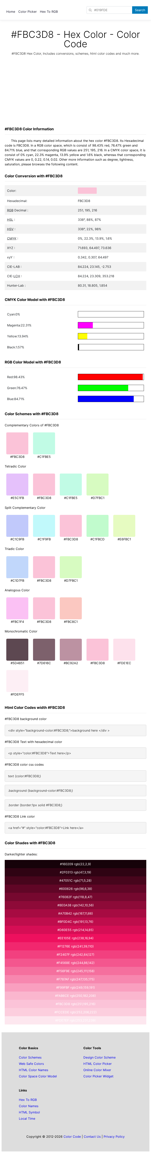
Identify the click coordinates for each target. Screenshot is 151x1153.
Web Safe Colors (31, 1064)
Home (10, 12)
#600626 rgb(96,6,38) (75, 889)
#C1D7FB (17, 580)
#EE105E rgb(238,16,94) (76, 938)
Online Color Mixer (97, 1070)
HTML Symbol (29, 1112)
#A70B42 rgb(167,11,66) (75, 913)
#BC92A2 (71, 663)
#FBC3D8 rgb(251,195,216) (76, 1004)
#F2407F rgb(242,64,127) (75, 954)
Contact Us (92, 1137)
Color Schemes (30, 1057)
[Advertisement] (75, 92)
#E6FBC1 (124, 539)
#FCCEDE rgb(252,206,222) (75, 1012)
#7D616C (44, 663)
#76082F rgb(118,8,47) (75, 897)
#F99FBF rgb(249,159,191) (75, 987)
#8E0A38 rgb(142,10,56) (75, 905)
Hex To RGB (49, 12)
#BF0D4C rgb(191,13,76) (75, 922)
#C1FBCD (97, 539)
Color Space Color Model (38, 1076)
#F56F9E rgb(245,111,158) (75, 971)
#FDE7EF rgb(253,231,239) (75, 1020)
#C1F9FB (44, 539)
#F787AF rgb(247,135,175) (75, 979)
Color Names (28, 1106)
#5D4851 (17, 663)
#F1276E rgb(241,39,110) (75, 946)
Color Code (72, 1137)
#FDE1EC (124, 663)
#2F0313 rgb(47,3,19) (75, 872)
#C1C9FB (17, 539)
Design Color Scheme (99, 1057)
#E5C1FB (17, 498)
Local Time (27, 1118)
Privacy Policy (114, 1137)
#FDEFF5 (17, 694)
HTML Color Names (33, 1070)
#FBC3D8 (17, 457)
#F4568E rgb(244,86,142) (75, 963)
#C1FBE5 (44, 457)
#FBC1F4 (17, 622)
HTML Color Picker (97, 1064)
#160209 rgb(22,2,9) (75, 864)
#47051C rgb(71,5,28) (75, 880)
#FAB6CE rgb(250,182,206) (75, 996)
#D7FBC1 (97, 498)
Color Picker (27, 12)
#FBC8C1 (71, 622)
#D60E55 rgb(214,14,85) (75, 930)
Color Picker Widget (98, 1076)
